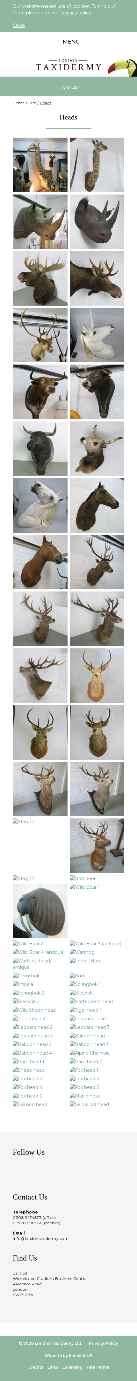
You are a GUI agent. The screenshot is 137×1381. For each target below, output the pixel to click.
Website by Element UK (69, 1355)
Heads (46, 102)
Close (19, 25)
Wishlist (70, 87)
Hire (32, 102)
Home (19, 102)
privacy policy (76, 13)
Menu (70, 41)
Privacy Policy (103, 1343)
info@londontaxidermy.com (40, 1238)
